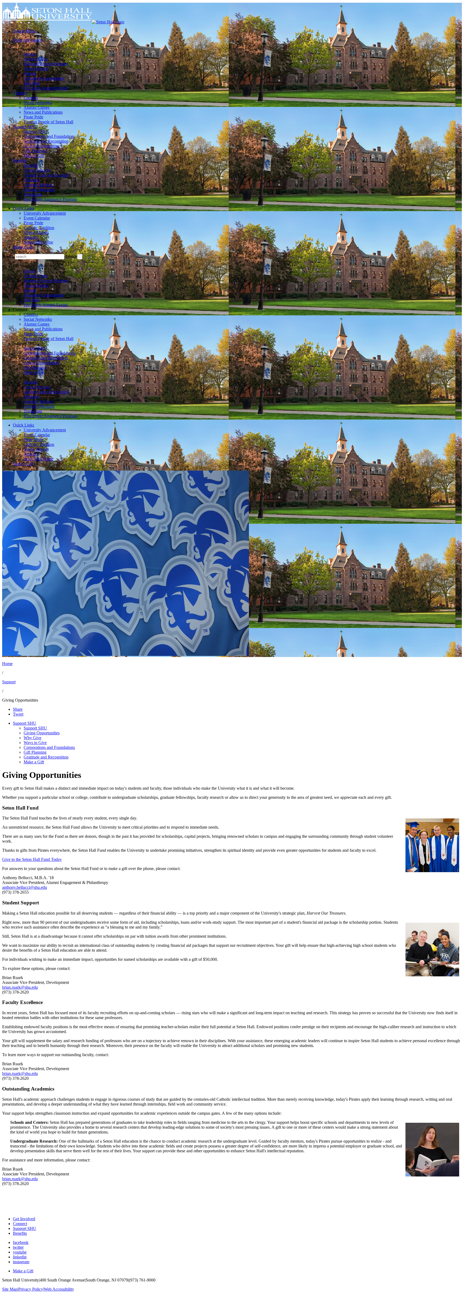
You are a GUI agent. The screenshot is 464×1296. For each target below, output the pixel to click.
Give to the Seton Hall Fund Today (32, 859)
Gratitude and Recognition (46, 141)
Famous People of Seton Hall (48, 122)
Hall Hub (31, 83)
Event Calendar (37, 218)
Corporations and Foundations (49, 136)
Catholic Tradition (39, 227)
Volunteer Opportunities (44, 78)
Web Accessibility (59, 1289)
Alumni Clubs (36, 59)
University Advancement (45, 213)
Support (9, 682)
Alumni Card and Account (46, 175)
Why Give (32, 737)
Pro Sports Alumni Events (46, 88)
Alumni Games (36, 107)
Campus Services (38, 184)
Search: (8, 256)
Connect (20, 93)
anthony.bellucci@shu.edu (24, 887)
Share (18, 709)
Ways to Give (35, 742)
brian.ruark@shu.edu (20, 987)
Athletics (31, 237)
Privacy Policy (30, 1289)
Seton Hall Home (38, 242)
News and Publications (43, 112)
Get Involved (24, 1218)
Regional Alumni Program (46, 64)
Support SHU (24, 126)
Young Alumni (36, 68)
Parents (30, 73)
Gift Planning (35, 151)
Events (29, 54)
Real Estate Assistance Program (50, 199)
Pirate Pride (33, 117)
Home (7, 663)
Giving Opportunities (42, 146)
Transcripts (33, 194)
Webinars (31, 180)
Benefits (20, 160)
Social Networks (38, 102)
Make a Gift (34, 155)
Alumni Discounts (39, 189)
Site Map (9, 1289)
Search (71, 256)
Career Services (37, 170)
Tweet (18, 714)
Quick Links (23, 208)
